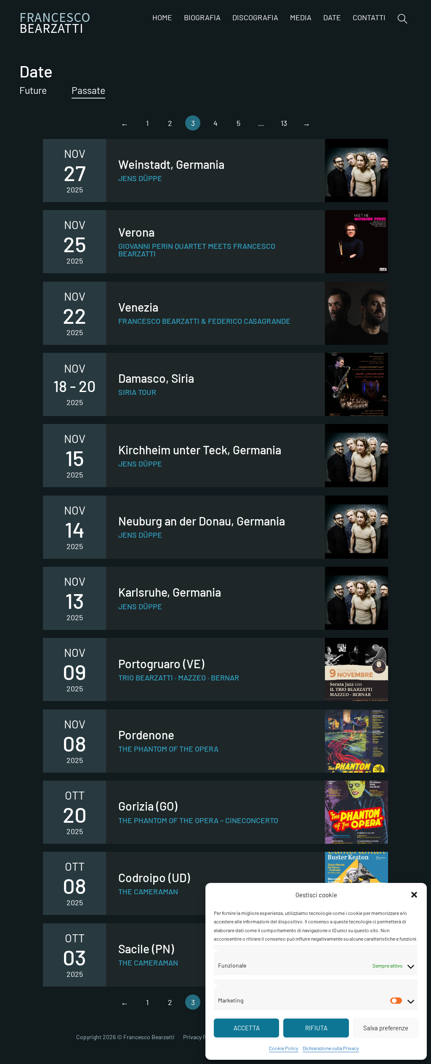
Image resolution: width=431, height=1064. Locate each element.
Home (162, 17)
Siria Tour (137, 392)
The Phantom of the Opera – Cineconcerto (198, 820)
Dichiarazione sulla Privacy (331, 1048)
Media (300, 17)
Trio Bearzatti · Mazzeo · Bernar (178, 677)
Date (332, 17)
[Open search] (403, 19)
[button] (414, 895)
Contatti (369, 17)
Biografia (202, 17)
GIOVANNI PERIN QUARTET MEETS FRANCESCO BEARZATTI (196, 249)
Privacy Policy (200, 1036)
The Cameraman (148, 891)
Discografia (255, 17)
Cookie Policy (283, 1048)
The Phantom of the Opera (168, 748)
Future (33, 90)
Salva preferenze (385, 1028)
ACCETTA (247, 1028)
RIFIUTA (316, 1028)
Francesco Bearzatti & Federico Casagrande (204, 320)
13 (284, 123)
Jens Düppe (140, 178)
